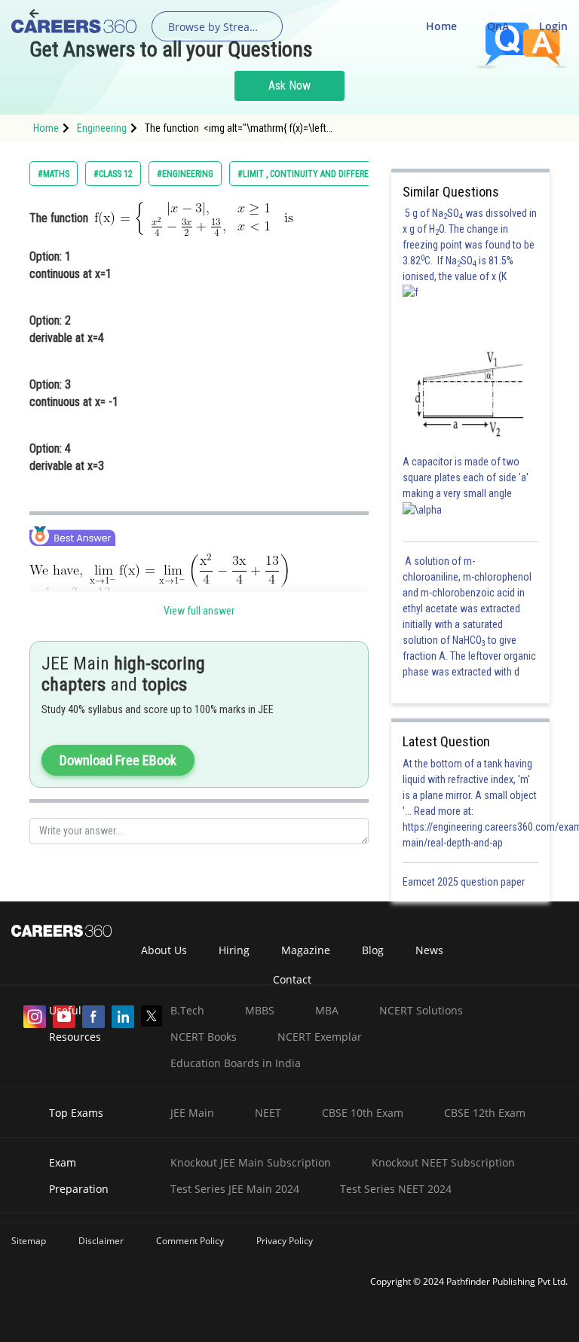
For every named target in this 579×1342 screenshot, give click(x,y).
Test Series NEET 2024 (396, 1189)
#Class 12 (113, 174)
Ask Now (289, 85)
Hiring (234, 950)
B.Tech (187, 1010)
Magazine (305, 950)
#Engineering (185, 174)
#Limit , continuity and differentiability (324, 174)
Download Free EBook (118, 760)
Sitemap (28, 1240)
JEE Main (192, 1113)
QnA (498, 26)
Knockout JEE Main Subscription (250, 1162)
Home (441, 26)
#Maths (53, 174)
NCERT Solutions (421, 1010)
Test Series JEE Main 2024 (234, 1189)
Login (553, 26)
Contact (292, 979)
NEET (268, 1113)
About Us (164, 950)
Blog (373, 950)
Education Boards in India (235, 1063)
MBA (327, 1010)
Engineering (102, 128)
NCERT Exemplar (319, 1036)
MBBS (259, 1010)
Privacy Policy (284, 1240)
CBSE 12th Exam (484, 1113)
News (429, 950)
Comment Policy (190, 1240)
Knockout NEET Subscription (443, 1162)
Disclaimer (101, 1240)
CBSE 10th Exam (362, 1113)
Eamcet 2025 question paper (465, 882)
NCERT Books (203, 1036)
